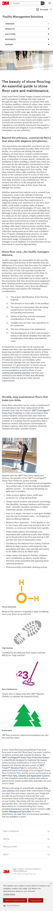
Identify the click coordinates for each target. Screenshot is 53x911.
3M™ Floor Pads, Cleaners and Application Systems (26, 776)
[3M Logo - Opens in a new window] (5, 3)
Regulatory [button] (10, 847)
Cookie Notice (9, 894)
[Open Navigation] (49, 3)
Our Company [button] (11, 831)
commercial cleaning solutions (16, 373)
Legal (15, 869)
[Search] (43, 3)
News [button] (6, 839)
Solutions (10, 34)
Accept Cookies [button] (35, 900)
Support (9, 45)
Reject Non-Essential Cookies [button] (15, 900)
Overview (9, 24)
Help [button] (6, 855)
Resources (10, 40)
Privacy (21, 869)
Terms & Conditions (32, 869)
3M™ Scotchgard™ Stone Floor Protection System (25, 758)
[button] (11, 906)
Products (10, 29)
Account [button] (44, 10)
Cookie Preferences (20, 871)
